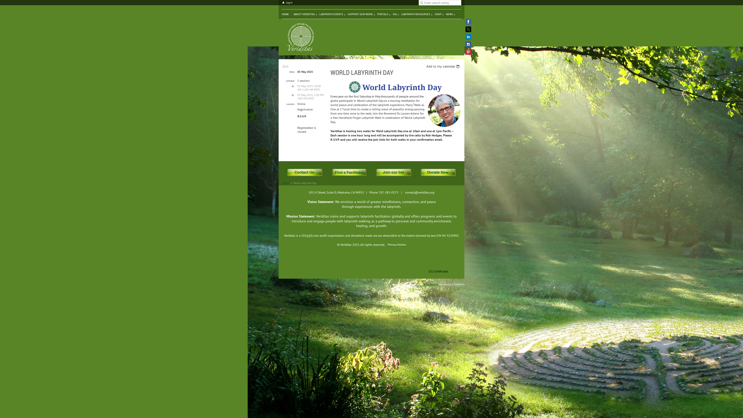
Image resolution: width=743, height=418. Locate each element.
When (291, 71)
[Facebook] (468, 22)
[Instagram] (468, 44)
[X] (468, 29)
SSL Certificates (438, 271)
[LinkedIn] (468, 37)
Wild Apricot (430, 284)
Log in (289, 2)
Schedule (290, 80)
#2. (293, 95)
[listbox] (443, 66)
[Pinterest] (468, 52)
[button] (438, 263)
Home (285, 183)
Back (285, 66)
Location (290, 104)
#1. (293, 86)
